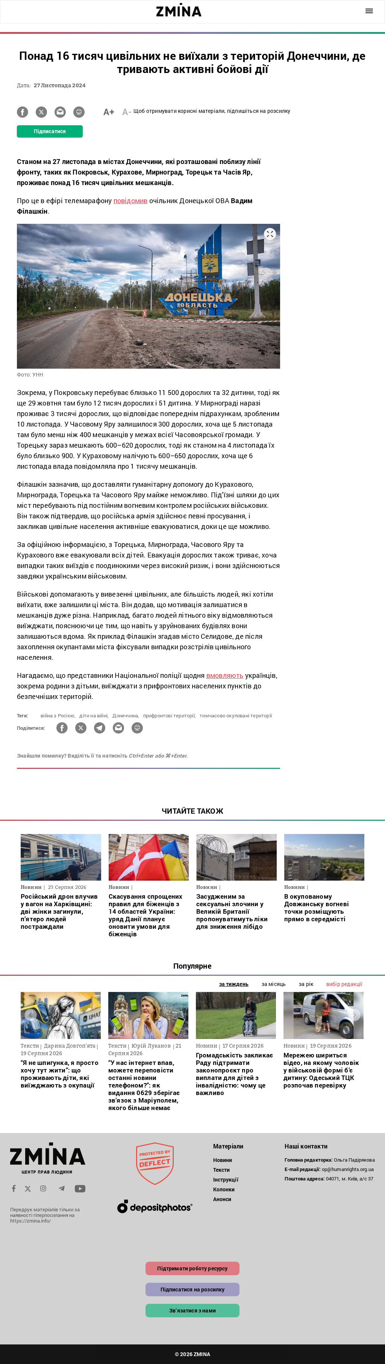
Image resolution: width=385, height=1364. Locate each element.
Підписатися (50, 131)
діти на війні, (94, 715)
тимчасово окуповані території (236, 715)
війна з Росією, (58, 715)
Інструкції (225, 1179)
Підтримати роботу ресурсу (192, 1268)
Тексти (221, 1169)
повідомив (131, 200)
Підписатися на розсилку (193, 1289)
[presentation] (30, 1015)
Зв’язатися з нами (192, 1310)
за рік (306, 983)
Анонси (222, 1199)
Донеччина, (125, 715)
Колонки (224, 1189)
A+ (108, 111)
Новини (222, 1160)
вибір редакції (344, 983)
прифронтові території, (169, 715)
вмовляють (225, 675)
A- (127, 111)
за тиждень (234, 983)
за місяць (274, 983)
